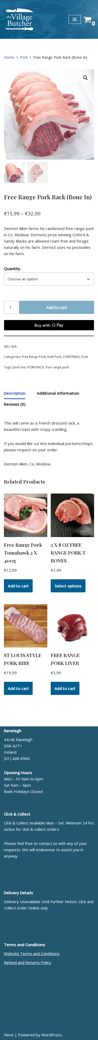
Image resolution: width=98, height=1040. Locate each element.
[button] (85, 78)
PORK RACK (35, 367)
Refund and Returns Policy (27, 962)
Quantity (12, 268)
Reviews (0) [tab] (14, 404)
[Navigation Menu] (74, 19)
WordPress (51, 1034)
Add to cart (56, 307)
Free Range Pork (34, 357)
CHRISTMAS (71, 357)
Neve (9, 1034)
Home (9, 57)
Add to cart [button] (18, 585)
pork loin (19, 367)
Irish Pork (54, 357)
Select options (68, 585)
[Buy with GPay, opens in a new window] (49, 325)
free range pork (57, 367)
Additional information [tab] (58, 393)
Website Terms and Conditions (32, 953)
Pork (24, 57)
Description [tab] (14, 393)
